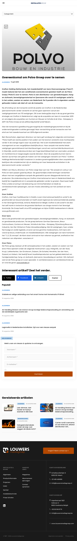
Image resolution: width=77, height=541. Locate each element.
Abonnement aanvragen (27, 479)
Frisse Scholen (8, 497)
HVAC (5, 486)
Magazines (26, 474)
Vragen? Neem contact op (57, 451)
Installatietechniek (10, 494)
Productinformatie (10, 478)
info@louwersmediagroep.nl (61, 483)
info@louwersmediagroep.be (62, 513)
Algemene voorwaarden (55, 536)
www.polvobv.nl (23, 263)
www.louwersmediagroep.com (62, 523)
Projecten (6, 482)
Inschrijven (38, 374)
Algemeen (6, 82)
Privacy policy (69, 536)
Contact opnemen (25, 486)
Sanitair (6, 490)
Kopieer (55, 278)
